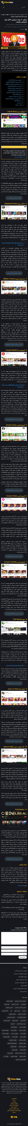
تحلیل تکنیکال (12, 1014)
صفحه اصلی (14, 1098)
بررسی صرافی (17, 1011)
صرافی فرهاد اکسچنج (12, 1043)
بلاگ (26, 14)
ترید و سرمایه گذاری (21, 1024)
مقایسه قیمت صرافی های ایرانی (14, 1110)
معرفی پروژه (10, 1053)
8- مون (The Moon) (18, 94)
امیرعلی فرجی (22, 29)
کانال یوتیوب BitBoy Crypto (14, 345)
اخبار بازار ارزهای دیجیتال (21, 979)
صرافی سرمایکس (13, 1040)
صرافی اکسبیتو (5, 1030)
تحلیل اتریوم (5, 1011)
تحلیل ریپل (23, 1020)
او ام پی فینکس (9, 1007)
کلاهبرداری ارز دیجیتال (21, 1059)
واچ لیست (6, 1056)
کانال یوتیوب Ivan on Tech (14, 741)
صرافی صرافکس (22, 1043)
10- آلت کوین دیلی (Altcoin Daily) (14, 99)
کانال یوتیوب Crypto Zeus (14, 490)
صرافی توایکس (6, 1037)
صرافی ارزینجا (14, 1030)
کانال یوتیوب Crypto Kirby (14, 556)
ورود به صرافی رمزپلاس (20, 157)
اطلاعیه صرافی (24, 985)
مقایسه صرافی (23, 1056)
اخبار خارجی (6, 1004)
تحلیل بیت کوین (22, 1014)
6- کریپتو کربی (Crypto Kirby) (15, 90)
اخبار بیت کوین (15, 1004)
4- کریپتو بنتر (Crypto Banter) (15, 86)
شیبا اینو (13, 1024)
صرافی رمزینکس (22, 1040)
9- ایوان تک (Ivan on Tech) (16, 97)
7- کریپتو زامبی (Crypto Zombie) (15, 92)
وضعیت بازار (14, 1107)
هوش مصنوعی (14, 1056)
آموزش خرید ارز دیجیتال (20, 1001)
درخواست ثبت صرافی (14, 1105)
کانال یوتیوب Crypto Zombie (14, 614)
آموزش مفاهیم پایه (22, 976)
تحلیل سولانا (15, 1020)
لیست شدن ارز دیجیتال (20, 1053)
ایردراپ (24, 1011)
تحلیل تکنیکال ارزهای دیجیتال (20, 988)
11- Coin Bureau (18, 101)
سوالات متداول (19, 105)
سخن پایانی (20, 103)
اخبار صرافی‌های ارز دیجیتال (21, 982)
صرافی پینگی (14, 1050)
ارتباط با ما (14, 1102)
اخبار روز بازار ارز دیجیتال (20, 1007)
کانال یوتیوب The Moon (14, 683)
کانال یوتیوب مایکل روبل (14, 273)
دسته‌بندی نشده (23, 991)
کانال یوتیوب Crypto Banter (14, 419)
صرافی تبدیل (23, 1037)
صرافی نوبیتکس (22, 1046)
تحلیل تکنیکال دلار (21, 1017)
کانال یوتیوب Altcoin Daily (14, 804)
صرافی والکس (13, 1046)
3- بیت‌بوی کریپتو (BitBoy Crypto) (14, 84)
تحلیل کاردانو (7, 1020)
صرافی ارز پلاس (22, 1030)
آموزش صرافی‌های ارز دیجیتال (20, 974)
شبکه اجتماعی (8, 24)
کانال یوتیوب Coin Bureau (14, 859)
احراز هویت (23, 1004)
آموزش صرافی (10, 1001)
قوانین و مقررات (14, 1103)
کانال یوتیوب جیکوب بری (14, 198)
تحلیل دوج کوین (11, 1017)
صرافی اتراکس (14, 1027)
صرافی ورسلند (23, 1050)
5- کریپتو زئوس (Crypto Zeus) (15, 88)
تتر (11, 1011)
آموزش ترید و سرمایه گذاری (16, 14)
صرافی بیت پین (14, 1033)
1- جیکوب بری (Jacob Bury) (16, 80)
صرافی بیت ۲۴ (5, 1033)
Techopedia (21, 885)
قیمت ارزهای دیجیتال (14, 1109)
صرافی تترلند (15, 1037)
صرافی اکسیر (23, 1033)
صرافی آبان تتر (22, 1027)
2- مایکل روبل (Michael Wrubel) (14, 82)
